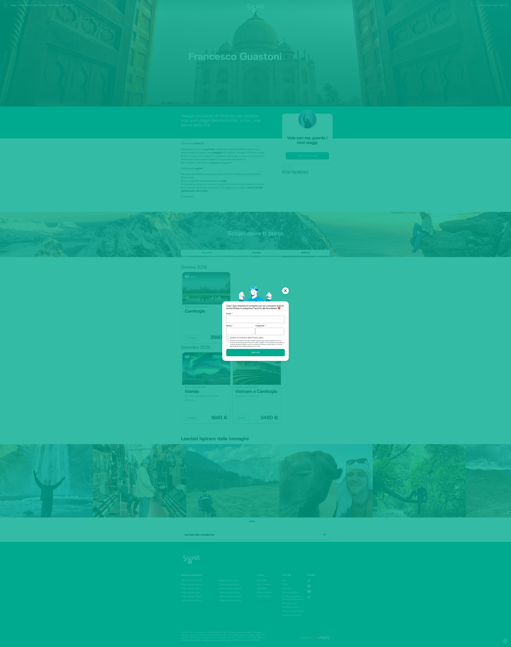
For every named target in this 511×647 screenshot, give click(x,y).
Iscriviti (255, 352)
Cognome (260, 326)
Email (228, 314)
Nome (229, 326)
